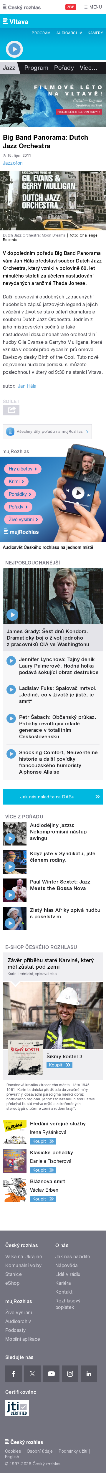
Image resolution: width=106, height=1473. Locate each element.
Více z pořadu (24, 817)
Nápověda (66, 1265)
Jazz (9, 67)
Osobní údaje (40, 1451)
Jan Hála (27, 386)
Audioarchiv (69, 33)
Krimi (14, 481)
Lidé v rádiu (68, 1274)
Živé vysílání (21, 519)
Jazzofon (13, 163)
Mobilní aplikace (22, 1339)
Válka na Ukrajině (23, 1256)
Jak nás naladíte (72, 1256)
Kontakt (63, 1292)
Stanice (13, 1274)
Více (88, 67)
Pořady (64, 67)
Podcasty (15, 1330)
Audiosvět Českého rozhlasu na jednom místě (48, 547)
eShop (12, 1283)
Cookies (13, 1451)
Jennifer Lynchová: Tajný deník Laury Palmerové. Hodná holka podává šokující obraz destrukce (59, 665)
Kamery (95, 33)
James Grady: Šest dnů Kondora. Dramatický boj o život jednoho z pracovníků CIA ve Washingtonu (48, 637)
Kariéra (63, 1283)
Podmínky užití (73, 1451)
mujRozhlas (15, 451)
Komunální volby (23, 1265)
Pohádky (18, 494)
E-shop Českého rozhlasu (41, 947)
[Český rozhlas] (22, 7)
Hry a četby (20, 469)
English (12, 1456)
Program (41, 33)
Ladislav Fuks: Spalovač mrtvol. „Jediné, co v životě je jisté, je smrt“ (58, 694)
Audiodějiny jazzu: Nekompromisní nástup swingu (58, 831)
